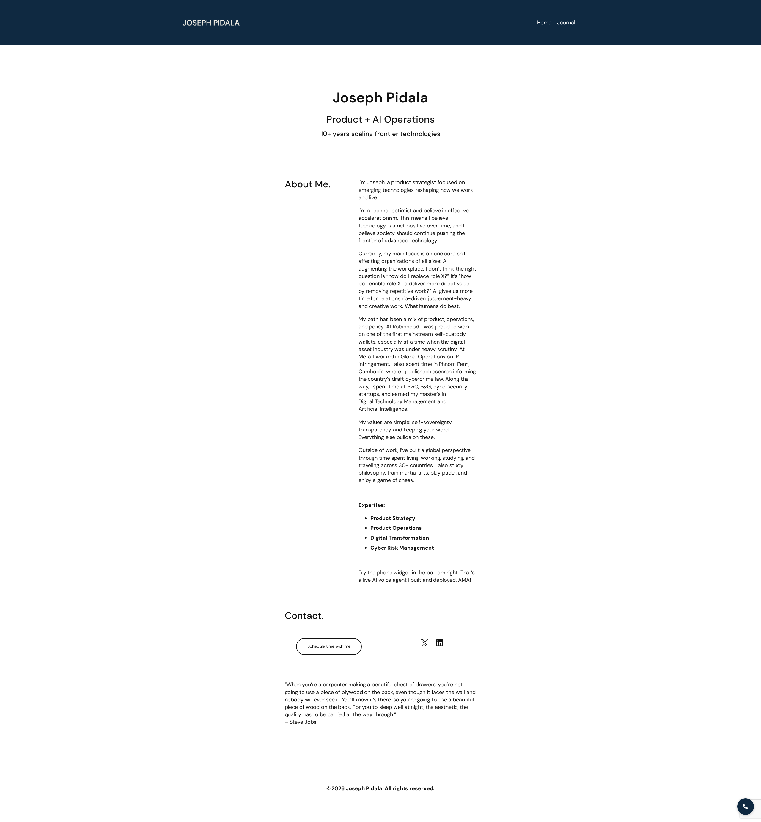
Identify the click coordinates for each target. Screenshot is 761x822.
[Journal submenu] (578, 22)
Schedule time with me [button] (328, 646)
